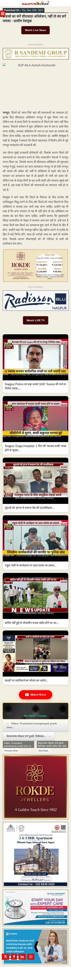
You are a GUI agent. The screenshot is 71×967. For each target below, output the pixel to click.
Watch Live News (35, 30)
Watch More (38, 694)
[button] (35, 363)
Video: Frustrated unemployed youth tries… (32, 725)
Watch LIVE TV (36, 320)
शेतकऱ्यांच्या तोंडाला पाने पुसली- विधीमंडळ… (29, 736)
